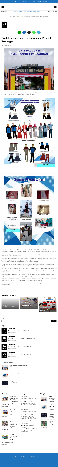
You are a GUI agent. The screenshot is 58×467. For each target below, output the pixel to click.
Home (17, 16)
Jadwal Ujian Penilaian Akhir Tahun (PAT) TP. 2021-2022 (21, 338)
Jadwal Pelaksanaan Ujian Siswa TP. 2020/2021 (19, 354)
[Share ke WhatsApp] (34, 34)
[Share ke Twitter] (29, 34)
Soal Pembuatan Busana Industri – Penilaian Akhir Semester (27, 305)
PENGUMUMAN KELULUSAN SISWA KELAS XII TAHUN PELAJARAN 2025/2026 (28, 400)
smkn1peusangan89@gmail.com (40, 1)
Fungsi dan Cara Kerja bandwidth (18, 381)
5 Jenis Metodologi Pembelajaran (18, 373)
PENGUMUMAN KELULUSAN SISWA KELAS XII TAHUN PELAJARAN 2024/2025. (28, 413)
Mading (21, 16)
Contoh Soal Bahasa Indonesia (10, 306)
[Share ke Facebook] (24, 34)
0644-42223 (25, 1)
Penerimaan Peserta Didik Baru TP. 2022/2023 (19, 330)
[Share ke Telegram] (39, 34)
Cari (3, 318)
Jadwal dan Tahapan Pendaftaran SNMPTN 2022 (19, 346)
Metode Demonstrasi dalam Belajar (18, 365)
